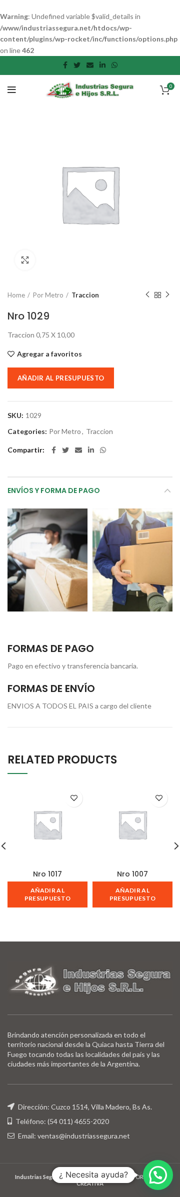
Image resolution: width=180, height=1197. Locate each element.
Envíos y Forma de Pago (54, 491)
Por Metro (48, 295)
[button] (158, 1175)
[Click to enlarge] (25, 260)
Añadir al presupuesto (61, 378)
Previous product (147, 295)
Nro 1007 (132, 874)
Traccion (85, 295)
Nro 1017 (47, 874)
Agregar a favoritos (49, 354)
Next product (167, 295)
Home (16, 295)
